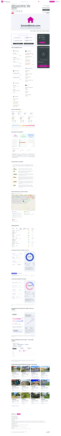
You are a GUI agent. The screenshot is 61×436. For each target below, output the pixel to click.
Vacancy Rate (14, 293)
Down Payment (13, 257)
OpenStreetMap (31, 210)
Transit (21, 193)
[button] (23, 202)
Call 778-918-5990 (20, 273)
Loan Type (13, 264)
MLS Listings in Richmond (22, 422)
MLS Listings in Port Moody (15, 422)
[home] (5, 1)
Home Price (13, 253)
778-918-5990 (43, 39)
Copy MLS (12, 9)
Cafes (15, 193)
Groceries (18, 193)
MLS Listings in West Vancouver (42, 422)
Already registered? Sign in (29, 43)
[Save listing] (19, 366)
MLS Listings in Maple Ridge (15, 421)
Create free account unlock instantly (18, 43)
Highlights (12, 193)
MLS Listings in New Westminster (23, 421)
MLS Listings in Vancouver (35, 422)
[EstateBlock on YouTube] (19, 414)
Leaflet (29, 210)
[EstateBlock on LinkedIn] (18, 414)
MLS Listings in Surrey (28, 422)
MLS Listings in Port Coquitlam (39, 421)
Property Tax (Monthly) (15, 282)
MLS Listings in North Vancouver (31, 421)
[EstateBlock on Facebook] (17, 414)
